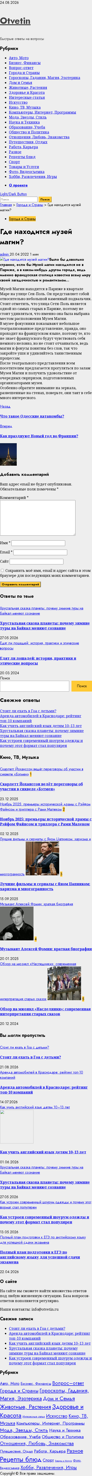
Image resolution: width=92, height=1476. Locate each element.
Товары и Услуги (24, 166)
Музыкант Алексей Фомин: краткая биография (36, 904)
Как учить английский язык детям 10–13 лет (41, 725)
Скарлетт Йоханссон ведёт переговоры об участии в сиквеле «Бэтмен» (41, 786)
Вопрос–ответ (21, 67)
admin (5, 254)
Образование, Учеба (27, 127)
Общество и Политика (29, 132)
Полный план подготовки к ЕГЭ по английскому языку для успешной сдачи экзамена (43, 1240)
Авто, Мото (19, 57)
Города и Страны (24, 72)
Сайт (4, 561)
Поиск (5, 678)
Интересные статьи (27, 97)
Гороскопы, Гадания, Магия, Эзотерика (44, 77)
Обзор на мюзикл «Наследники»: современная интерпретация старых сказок (45, 1011)
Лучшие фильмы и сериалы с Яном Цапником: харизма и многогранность (45, 886)
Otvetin (15, 20)
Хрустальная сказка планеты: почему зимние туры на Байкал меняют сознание (45, 626)
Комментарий (14, 497)
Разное (15, 151)
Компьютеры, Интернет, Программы (42, 112)
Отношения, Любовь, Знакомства (39, 137)
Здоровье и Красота (27, 92)
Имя (5, 542)
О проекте (18, 185)
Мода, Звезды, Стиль (28, 117)
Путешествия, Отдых (28, 141)
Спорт (14, 161)
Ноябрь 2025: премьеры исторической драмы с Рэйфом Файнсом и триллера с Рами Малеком (45, 807)
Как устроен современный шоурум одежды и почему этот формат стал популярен (41, 743)
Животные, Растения (28, 87)
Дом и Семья (20, 82)
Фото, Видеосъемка (26, 171)
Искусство (18, 102)
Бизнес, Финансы (25, 62)
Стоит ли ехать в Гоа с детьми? (28, 710)
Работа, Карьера (23, 146)
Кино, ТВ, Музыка (25, 107)
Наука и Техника (24, 122)
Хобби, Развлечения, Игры (33, 176)
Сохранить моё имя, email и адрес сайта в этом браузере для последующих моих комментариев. (45, 573)
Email (6, 552)
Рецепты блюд (22, 156)
